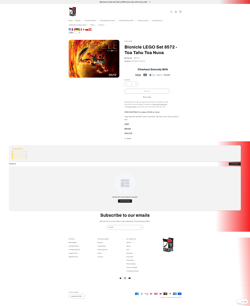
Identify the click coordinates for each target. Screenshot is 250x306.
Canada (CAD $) (76, 296)
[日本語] (83, 29)
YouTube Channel (132, 271)
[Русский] (87, 29)
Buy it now (147, 97)
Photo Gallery (131, 264)
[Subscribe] (141, 227)
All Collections (131, 239)
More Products (102, 249)
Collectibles (101, 246)
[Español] (90, 29)
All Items (72, 239)
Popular (100, 242)
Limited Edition (74, 246)
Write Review (235, 163)
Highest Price (73, 257)
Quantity (127, 80)
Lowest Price (73, 253)
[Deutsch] (77, 29)
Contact (100, 257)
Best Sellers (73, 242)
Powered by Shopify (176, 297)
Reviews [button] (12, 163)
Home (99, 253)
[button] (78, 21)
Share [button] (129, 138)
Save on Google (131, 267)
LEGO (127, 124)
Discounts (129, 257)
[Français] (73, 29)
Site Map (129, 253)
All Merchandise (102, 239)
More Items (130, 260)
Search (128, 242)
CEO (127, 249)
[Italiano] (80, 29)
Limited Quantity (74, 249)
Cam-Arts (128, 133)
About (128, 246)
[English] (70, 29)
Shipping (127, 61)
